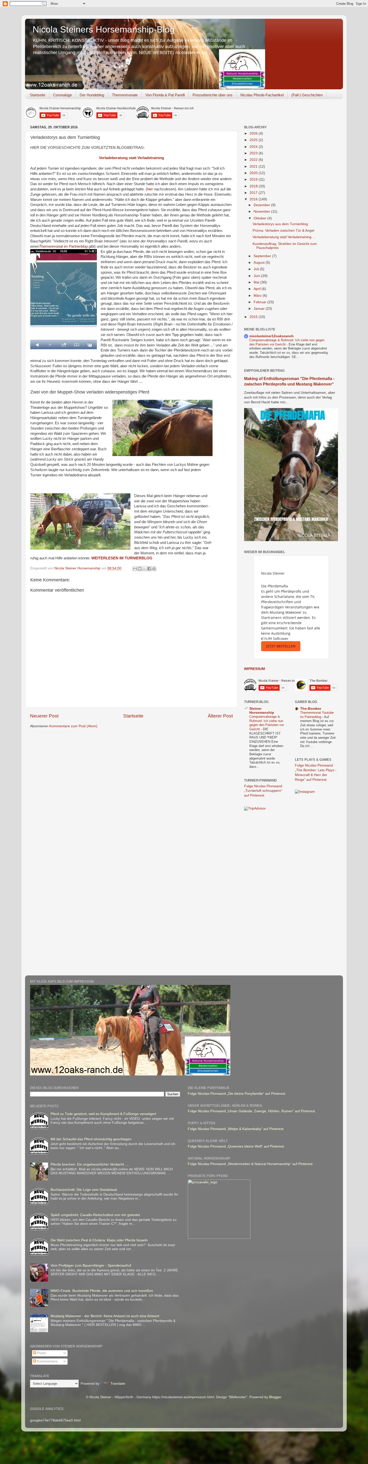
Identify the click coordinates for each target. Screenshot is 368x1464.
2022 (254, 160)
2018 (254, 186)
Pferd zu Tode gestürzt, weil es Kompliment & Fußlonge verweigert (103, 1114)
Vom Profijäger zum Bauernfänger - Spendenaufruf (91, 1265)
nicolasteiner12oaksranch (271, 336)
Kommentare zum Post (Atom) (73, 726)
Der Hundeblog (92, 95)
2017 (254, 193)
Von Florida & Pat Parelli (165, 95)
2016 (254, 199)
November (262, 211)
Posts (41, 1353)
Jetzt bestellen (280, 646)
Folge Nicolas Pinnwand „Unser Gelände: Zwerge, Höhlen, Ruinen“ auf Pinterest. (252, 1111)
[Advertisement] (264, 894)
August (260, 262)
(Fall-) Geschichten (307, 95)
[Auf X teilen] (144, 568)
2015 (254, 317)
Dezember (262, 205)
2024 (254, 147)
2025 (254, 140)
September (263, 256)
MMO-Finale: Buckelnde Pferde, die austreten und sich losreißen (102, 1291)
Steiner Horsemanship (261, 710)
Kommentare (47, 1361)
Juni (257, 276)
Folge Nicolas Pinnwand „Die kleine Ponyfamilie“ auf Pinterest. (237, 1093)
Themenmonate (125, 95)
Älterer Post (220, 715)
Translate (117, 1383)
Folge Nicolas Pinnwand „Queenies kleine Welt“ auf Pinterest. (236, 1146)
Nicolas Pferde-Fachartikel (262, 95)
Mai (257, 282)
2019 (254, 179)
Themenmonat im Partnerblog (64, 246)
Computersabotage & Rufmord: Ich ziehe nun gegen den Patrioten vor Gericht (266, 723)
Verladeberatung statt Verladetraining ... (284, 237)
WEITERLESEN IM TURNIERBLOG (121, 558)
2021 (254, 166)
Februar (260, 302)
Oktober (260, 218)
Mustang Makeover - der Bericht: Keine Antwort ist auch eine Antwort (105, 1316)
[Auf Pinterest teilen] (153, 568)
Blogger (275, 1397)
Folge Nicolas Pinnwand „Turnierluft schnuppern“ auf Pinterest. (263, 791)
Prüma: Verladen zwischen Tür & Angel (283, 230)
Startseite (37, 95)
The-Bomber (310, 708)
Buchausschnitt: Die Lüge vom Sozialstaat (84, 1190)
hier (150, 189)
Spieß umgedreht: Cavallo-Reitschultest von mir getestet (95, 1215)
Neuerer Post (44, 715)
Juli (257, 269)
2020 (254, 173)
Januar (260, 308)
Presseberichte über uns (213, 95)
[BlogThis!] (139, 568)
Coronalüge (62, 95)
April (258, 289)
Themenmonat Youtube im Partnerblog (317, 715)
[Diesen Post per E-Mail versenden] (134, 568)
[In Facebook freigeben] (149, 568)
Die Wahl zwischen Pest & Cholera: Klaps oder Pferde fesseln (99, 1240)
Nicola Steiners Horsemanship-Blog (104, 29)
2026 (254, 133)
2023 (254, 153)
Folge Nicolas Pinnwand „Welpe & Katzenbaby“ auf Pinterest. (236, 1129)
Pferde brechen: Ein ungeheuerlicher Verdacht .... (90, 1164)
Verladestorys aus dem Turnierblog (280, 224)
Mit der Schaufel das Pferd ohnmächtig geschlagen (91, 1139)
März (258, 295)
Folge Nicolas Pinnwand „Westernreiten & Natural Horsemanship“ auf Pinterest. (250, 1164)
